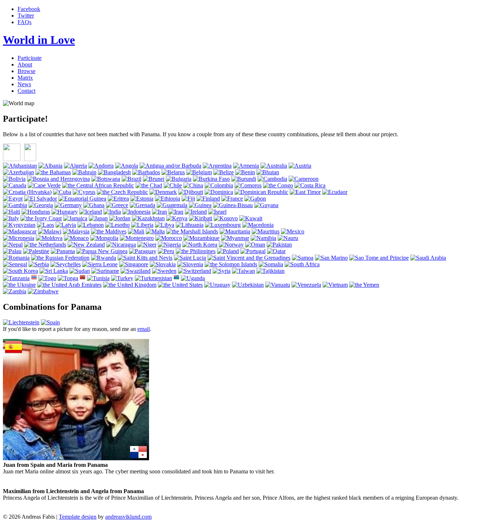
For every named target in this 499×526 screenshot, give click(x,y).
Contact (26, 91)
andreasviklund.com (128, 517)
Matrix (25, 78)
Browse (26, 71)
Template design (77, 517)
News (24, 84)
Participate (30, 58)
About (25, 64)
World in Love (39, 39)
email (143, 329)
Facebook (29, 9)
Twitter (26, 15)
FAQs (24, 22)
